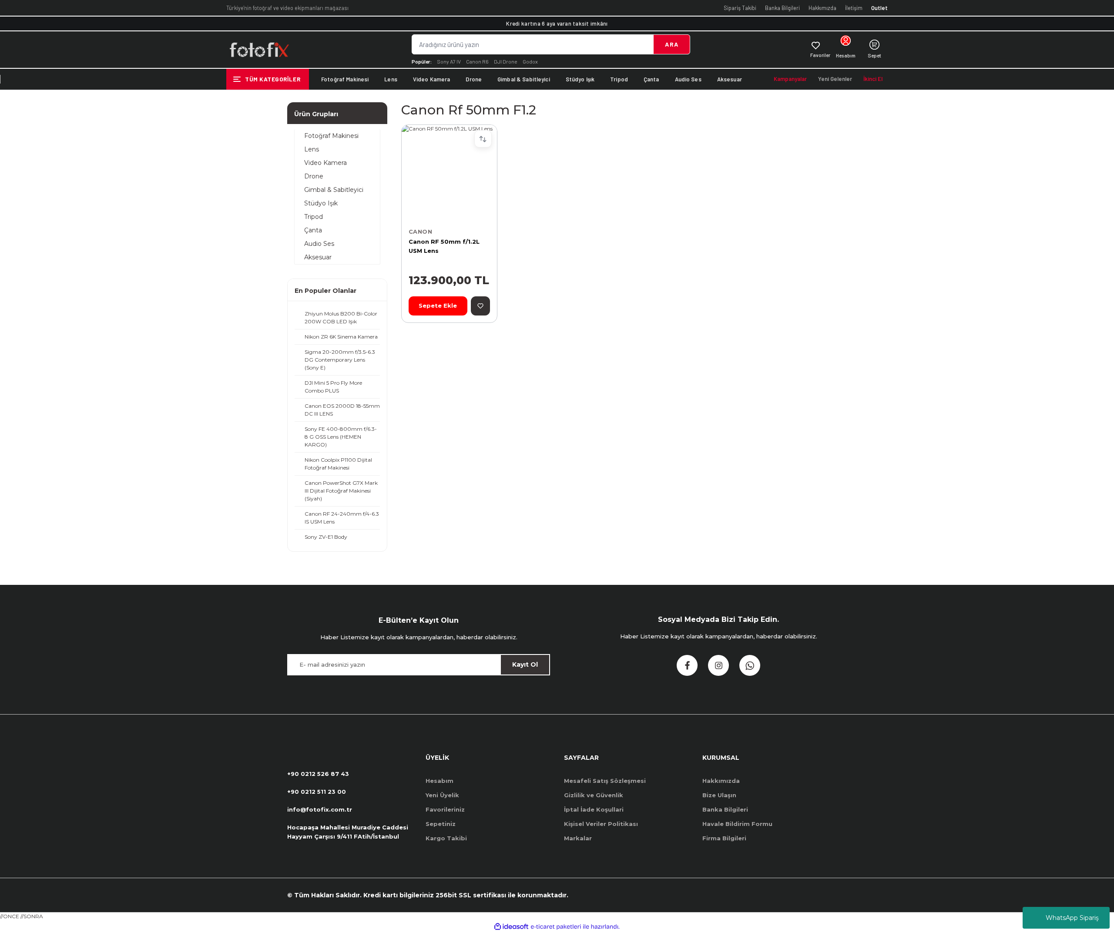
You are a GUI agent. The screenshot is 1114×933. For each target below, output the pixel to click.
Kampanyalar (790, 78)
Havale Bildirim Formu (737, 823)
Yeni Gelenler (835, 78)
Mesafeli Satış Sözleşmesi (605, 780)
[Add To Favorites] (480, 305)
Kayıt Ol (525, 664)
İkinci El (872, 78)
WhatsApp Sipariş (1072, 918)
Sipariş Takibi (740, 7)
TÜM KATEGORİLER (272, 79)
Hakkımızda (822, 7)
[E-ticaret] (555, 927)
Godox (530, 61)
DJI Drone (505, 61)
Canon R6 (477, 61)
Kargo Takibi (446, 838)
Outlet (879, 7)
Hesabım (439, 780)
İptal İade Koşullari (594, 809)
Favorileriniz (445, 809)
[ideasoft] (511, 927)
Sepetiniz (441, 823)
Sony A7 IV (449, 61)
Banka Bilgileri (782, 7)
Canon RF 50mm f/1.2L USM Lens (444, 246)
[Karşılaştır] (483, 139)
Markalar (578, 838)
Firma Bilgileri (724, 838)
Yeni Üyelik (442, 795)
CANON (420, 231)
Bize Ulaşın (719, 795)
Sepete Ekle (438, 305)
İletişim (853, 7)
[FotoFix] (259, 49)
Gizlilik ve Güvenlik (593, 795)
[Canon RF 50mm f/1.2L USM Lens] (449, 172)
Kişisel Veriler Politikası (601, 823)
